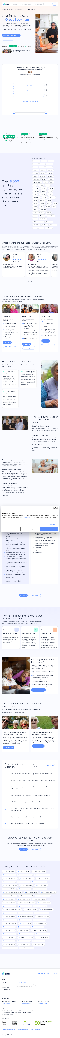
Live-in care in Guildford (43, 878)
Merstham (42, 200)
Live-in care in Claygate (42, 937)
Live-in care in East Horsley (42, 875)
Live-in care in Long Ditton (42, 895)
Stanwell (49, 212)
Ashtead (35, 164)
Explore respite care (28, 348)
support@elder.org (42, 1003)
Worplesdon (49, 227)
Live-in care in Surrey (8, 871)
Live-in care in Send (39, 920)
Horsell (35, 194)
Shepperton (43, 209)
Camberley (49, 167)
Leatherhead (36, 197)
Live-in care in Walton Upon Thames (12, 909)
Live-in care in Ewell (23, 930)
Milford (49, 200)
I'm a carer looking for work (30, 101)
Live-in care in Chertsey (9, 902)
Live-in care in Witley (25, 923)
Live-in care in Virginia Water (48, 892)
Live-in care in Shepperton (39, 881)
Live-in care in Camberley (9, 923)
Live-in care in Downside (9, 913)
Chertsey (43, 170)
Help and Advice (38, 4)
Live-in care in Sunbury (40, 906)
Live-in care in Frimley (8, 916)
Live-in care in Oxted (23, 881)
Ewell (35, 185)
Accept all (49, 529)
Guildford (51, 188)
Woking (41, 227)
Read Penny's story (38, 746)
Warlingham (49, 221)
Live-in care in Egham (38, 944)
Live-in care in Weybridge (42, 934)
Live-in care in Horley (37, 927)
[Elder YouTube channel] (47, 973)
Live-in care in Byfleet (41, 885)
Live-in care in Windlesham (26, 934)
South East (18, 9)
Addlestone (36, 161)
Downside (42, 176)
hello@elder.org (6, 1003)
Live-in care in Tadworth (46, 909)
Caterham (36, 170)
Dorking (35, 176)
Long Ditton (52, 197)
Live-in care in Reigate (23, 871)
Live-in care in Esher (23, 927)
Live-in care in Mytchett (39, 899)
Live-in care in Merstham (41, 913)
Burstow (35, 167)
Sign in (54, 4)
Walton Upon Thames (38, 221)
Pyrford (35, 206)
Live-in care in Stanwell (26, 885)
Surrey (24, 9)
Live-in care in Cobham (25, 920)
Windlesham (53, 224)
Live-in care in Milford (8, 941)
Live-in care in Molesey (9, 937)
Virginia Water (43, 218)
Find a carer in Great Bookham (11, 35)
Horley (50, 191)
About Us (30, 4)
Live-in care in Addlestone (10, 885)
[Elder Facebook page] (38, 973)
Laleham (50, 194)
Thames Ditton (51, 215)
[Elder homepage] (6, 4)
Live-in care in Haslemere (25, 875)
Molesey (35, 203)
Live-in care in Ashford (9, 875)
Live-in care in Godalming (9, 895)
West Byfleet (36, 224)
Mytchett (42, 203)
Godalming (36, 188)
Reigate (48, 206)
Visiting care (28, 95)
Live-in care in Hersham (9, 906)
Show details (52, 524)
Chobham (50, 170)
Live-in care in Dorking (9, 930)
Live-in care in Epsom (8, 899)
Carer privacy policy (22, 1029)
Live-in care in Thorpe (38, 941)
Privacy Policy (27, 517)
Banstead (49, 164)
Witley (35, 227)
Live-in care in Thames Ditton (25, 916)
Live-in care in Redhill (23, 944)
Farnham (41, 185)
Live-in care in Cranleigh (39, 871)
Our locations (10, 9)
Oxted (55, 203)
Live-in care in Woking (9, 944)
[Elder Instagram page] (41, 973)
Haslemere (36, 191)
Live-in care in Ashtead (44, 902)
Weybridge (44, 224)
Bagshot (42, 164)
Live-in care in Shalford (9, 888)
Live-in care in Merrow (40, 923)
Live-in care (14, 4)
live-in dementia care (33, 711)
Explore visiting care (48, 344)
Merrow (35, 200)
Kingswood (42, 194)
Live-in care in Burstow (24, 888)
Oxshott (49, 203)
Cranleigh (50, 173)
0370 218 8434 (21, 982)
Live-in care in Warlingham (10, 878)
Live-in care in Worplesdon (39, 930)
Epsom (45, 182)
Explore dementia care (38, 690)
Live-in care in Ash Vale (9, 934)
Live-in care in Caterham (42, 916)
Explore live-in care (9, 346)
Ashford (51, 161)
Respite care (28, 90)
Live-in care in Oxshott (23, 941)
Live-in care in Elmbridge (25, 913)
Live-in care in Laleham (40, 888)
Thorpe (35, 218)
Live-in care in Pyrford (8, 927)
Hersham (44, 191)
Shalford (35, 209)
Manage (29, 529)
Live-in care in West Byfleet (10, 947)
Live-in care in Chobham (9, 920)
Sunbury (35, 215)
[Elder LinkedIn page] (50, 973)
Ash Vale (44, 161)
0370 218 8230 (8, 39)
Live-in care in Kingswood (26, 878)
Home (3, 9)
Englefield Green (37, 182)
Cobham (42, 173)
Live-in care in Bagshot (25, 906)
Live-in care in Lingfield (30, 909)
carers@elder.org (26, 1003)
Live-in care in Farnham (24, 899)
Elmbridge (51, 179)
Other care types (23, 4)
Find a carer (7, 342)
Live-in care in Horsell (8, 881)
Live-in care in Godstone (26, 947)
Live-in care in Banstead (31, 892)
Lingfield (44, 197)
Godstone (44, 188)
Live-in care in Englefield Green (26, 902)
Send (54, 206)
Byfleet (41, 167)
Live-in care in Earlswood (26, 895)
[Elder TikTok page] (44, 973)
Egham (44, 179)
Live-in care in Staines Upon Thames (12, 892)
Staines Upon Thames (39, 212)
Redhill (41, 206)
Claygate (36, 173)
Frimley (47, 185)
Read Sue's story (8, 747)
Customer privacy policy (8, 1029)
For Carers (47, 4)
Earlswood (50, 176)
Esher (51, 182)
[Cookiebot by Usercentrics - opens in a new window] (52, 508)
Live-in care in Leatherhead (25, 937)
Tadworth (42, 215)
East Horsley (36, 179)
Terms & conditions (35, 1029)
